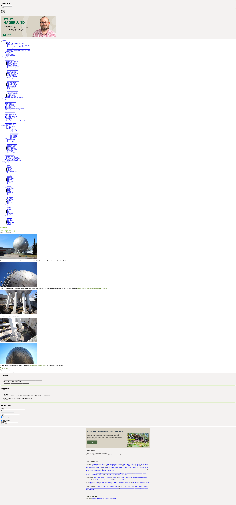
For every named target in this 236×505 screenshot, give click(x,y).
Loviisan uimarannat (11, 68)
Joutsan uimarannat (11, 83)
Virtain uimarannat (11, 95)
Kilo (8, 194)
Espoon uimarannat (9, 57)
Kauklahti (9, 189)
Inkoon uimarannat (11, 64)
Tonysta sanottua (8, 52)
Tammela (137, 469)
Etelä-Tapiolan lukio (14, 130)
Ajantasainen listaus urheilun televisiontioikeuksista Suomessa (18, 398)
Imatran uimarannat (11, 82)
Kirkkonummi (126, 465)
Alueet (2, 410)
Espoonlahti (10, 163)
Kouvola (134, 465)
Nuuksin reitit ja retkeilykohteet (141, 488)
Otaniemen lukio (13, 136)
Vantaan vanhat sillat (9, 124)
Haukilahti (9, 216)
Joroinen (142, 464)
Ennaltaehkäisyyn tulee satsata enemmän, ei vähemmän (16, 383)
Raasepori (105, 469)
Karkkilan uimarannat (12, 65)
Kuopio (138, 465)
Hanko (111, 464)
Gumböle (9, 173)
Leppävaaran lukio (14, 134)
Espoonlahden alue (9, 162)
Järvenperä (9, 175)
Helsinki (119, 464)
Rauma (113, 469)
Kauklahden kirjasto (11, 142)
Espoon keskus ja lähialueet (11, 171)
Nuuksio (9, 184)
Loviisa (108, 467)
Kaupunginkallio (11, 178)
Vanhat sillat (123, 474)
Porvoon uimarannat (11, 72)
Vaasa (91, 470)
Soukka (9, 169)
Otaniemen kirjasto (11, 148)
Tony (3, 41)
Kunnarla (9, 180)
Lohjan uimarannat (11, 67)
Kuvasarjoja (5, 125)
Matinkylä (9, 202)
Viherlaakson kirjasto (12, 152)
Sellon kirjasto (10, 150)
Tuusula (87, 470)
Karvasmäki (10, 177)
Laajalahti (9, 218)
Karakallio (9, 193)
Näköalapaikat (101, 474)
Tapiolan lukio (13, 137)
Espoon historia (8, 113)
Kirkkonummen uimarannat (13, 66)
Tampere (142, 469)
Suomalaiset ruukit (9, 121)
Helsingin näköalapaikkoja (11, 106)
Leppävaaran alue (9, 192)
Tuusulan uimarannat (12, 76)
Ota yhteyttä (7, 53)
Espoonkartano (10, 188)
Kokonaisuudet (4, 413)
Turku (146, 469)
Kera (1, 369)
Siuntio (128, 469)
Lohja (101, 467)
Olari (8, 203)
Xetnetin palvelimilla (97, 500)
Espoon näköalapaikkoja (10, 102)
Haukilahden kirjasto (11, 140)
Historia (4, 110)
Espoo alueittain (6, 161)
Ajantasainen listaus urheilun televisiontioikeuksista (108, 486)
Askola (93, 464)
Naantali (125, 467)
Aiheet (2, 408)
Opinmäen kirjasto (11, 147)
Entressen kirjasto (11, 139)
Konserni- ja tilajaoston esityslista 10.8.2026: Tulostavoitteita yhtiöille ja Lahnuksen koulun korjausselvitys (27, 395)
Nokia (129, 467)
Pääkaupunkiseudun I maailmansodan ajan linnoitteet (16, 120)
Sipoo (125, 469)
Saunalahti (9, 168)
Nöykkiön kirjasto (11, 146)
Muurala (9, 182)
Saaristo (116, 479)
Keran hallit (130, 486)
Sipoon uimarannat (11, 74)
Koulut (130, 473)
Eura (100, 464)
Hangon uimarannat (11, 62)
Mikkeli (116, 467)
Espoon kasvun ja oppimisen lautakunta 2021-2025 (18, 45)
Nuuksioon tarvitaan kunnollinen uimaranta (13, 381)
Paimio (146, 467)
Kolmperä (9, 179)
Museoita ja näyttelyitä (10, 156)
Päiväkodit (107, 474)
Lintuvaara (9, 198)
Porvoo (92, 469)
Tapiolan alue (8, 215)
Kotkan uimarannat (11, 85)
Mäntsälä (121, 467)
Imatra (138, 464)
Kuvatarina (5, 419)
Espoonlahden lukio (14, 129)
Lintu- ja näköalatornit (137, 473)
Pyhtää (100, 469)
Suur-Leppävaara (4, 368)
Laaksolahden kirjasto (12, 144)
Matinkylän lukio (13, 135)
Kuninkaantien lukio (14, 133)
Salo (117, 469)
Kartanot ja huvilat (120, 473)
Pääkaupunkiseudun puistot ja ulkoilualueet (14, 108)
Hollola (123, 464)
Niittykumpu (10, 220)
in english (3, 12)
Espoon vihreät (95, 498)
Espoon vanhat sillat (9, 115)
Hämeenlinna (133, 464)
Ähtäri (113, 470)
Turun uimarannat (11, 94)
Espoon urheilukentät (9, 105)
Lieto (98, 467)
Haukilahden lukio (14, 131)
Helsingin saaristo (9, 107)
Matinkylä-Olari (8, 200)
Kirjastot (127, 473)
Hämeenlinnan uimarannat (13, 81)
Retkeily (4, 98)
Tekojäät (112, 474)
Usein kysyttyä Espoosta (141, 477)
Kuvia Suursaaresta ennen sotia (127, 488)
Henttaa (9, 201)
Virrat (105, 470)
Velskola (9, 214)
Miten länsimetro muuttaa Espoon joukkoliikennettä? (18, 49)
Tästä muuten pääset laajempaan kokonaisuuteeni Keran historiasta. (92, 288)
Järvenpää (99, 465)
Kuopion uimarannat (11, 87)
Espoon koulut (8, 127)
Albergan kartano (123, 486)
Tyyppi (2, 415)
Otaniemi (9, 221)
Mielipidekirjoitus (6, 420)
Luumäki (112, 467)
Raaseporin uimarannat (12, 73)
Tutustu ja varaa (92, 442)
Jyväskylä (94, 465)
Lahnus (9, 209)
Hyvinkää (128, 464)
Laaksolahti (9, 196)
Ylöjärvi (109, 470)
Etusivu (4, 40)
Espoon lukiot (10, 128)
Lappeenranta (147, 465)
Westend (9, 224)
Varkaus (99, 470)
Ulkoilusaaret (117, 474)
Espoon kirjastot (8, 138)
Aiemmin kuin (4, 421)
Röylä (8, 212)
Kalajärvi (9, 207)
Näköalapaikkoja (109, 479)
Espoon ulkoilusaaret (9, 104)
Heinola (115, 464)
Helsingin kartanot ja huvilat (11, 116)
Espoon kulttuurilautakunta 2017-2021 (15, 46)
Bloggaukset (10, 44)
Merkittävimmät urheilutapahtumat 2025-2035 (109, 488)
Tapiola (9, 223)
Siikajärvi (9, 186)
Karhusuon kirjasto (11, 141)
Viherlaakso (10, 199)
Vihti (103, 470)
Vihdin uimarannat (11, 77)
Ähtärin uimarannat (11, 96)
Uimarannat (5, 56)
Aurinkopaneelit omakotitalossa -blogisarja (16, 43)
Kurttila (8, 190)
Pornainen (88, 469)
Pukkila (96, 469)
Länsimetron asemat (9, 155)
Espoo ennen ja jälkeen (10, 112)
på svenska (3, 11)
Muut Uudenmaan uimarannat (11, 61)
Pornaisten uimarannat (12, 71)
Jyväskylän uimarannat (12, 84)
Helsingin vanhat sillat (10, 117)
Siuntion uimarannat (11, 75)
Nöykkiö (9, 167)
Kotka (130, 465)
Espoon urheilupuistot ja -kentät (14, 160)
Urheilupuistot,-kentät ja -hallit (11, 159)
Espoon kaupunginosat (10, 126)
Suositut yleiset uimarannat (11, 78)
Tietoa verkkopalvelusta (10, 55)
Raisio (109, 469)
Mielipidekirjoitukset (11, 47)
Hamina (107, 464)
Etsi (2, 5)
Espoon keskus (10, 172)
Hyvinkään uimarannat (12, 63)
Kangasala (109, 465)
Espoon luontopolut (9, 101)
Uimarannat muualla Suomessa (12, 80)
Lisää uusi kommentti (4, 370)
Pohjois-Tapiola (10, 222)
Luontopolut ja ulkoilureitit (91, 474)
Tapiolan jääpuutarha (90, 489)
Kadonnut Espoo (8, 118)
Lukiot (144, 473)
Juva (90, 465)
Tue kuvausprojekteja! (10, 54)
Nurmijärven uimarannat (12, 70)
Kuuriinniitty (10, 181)
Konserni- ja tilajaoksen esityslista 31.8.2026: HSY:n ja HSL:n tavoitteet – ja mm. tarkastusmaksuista (26, 392)
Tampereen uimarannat (12, 93)
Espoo (1, 367)
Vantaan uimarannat (9, 60)
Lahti (142, 465)
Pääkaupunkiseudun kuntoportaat (12, 109)
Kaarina (104, 465)
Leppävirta (93, 467)
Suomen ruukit (128, 482)
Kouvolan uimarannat (12, 86)
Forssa (103, 464)
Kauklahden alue (8, 187)
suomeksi (3, 10)
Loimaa (104, 467)
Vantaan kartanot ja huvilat (10, 123)
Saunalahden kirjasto (12, 149)
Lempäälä (88, 467)
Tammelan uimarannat (12, 92)
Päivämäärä (4, 422)
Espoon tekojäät (8, 103)
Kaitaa (8, 165)
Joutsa (87, 465)
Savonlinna (120, 469)
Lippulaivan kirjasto (11, 145)
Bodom (9, 205)
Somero (133, 469)
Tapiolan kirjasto (11, 151)
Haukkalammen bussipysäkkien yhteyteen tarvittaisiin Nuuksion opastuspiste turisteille (23, 380)
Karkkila (114, 465)
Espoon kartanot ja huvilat (10, 114)
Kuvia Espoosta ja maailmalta (10, 228)
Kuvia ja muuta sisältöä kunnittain (12, 158)
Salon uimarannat (11, 89)
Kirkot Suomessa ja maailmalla (11, 157)
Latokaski (9, 166)
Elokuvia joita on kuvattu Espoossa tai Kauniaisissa (18, 50)
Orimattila (142, 467)
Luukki (8, 210)
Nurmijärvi (134, 467)
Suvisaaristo (10, 170)
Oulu (138, 467)
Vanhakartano (10, 213)
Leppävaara (10, 197)
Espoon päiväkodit (9, 154)
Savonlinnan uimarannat (12, 91)
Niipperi (9, 211)
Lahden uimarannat (11, 88)
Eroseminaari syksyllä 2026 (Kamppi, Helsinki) (107, 498)
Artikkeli (4, 416)
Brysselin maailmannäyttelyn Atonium (37, 365)
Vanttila (9, 191)
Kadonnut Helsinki (9, 119)
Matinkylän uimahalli (94, 488)
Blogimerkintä (6, 417)
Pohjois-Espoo (8, 204)
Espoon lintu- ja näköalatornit (11, 99)
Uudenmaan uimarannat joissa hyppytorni (14, 97)
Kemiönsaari (119, 465)
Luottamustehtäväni (9, 51)
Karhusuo (9, 176)
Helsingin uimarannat (9, 59)
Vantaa (95, 470)
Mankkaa (9, 219)
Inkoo (146, 464)
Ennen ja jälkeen (100, 473)
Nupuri (8, 183)
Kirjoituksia (7, 42)
